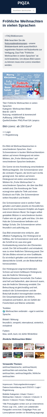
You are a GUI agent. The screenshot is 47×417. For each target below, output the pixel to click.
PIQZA (24, 3)
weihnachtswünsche (12, 367)
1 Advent (26, 397)
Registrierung (8, 390)
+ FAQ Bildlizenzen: (14, 36)
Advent (18, 397)
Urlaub (23, 394)
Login (37, 387)
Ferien (22, 400)
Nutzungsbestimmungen (24, 384)
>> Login (7, 132)
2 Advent (35, 397)
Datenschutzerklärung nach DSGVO (18, 387)
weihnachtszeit (29, 367)
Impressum (7, 384)
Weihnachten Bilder (22, 109)
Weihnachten (8, 397)
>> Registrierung (10, 135)
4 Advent (14, 400)
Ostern (30, 394)
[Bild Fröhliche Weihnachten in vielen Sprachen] (23, 86)
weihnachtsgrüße (24, 373)
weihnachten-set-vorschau (15, 370)
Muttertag (30, 400)
